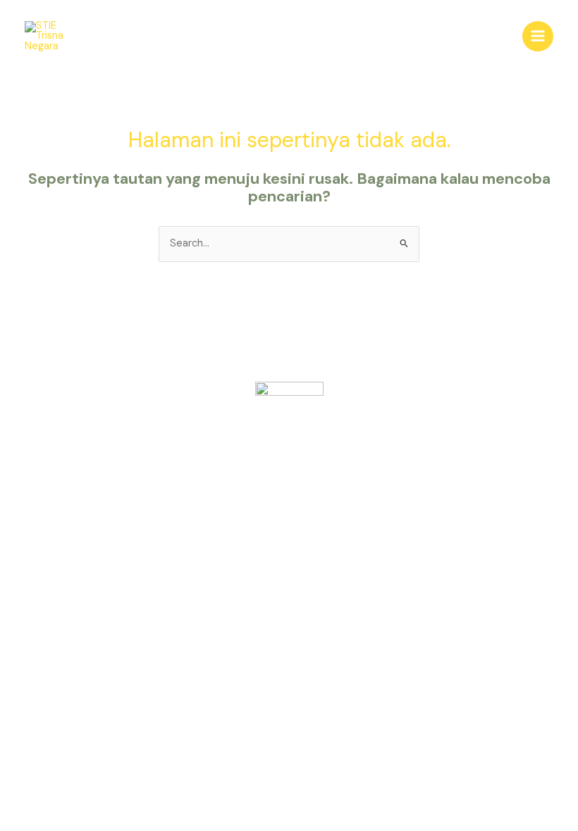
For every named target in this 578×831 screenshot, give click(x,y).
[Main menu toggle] (537, 36)
